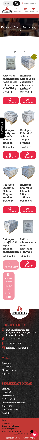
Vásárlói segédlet (9, 428)
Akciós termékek (10, 370)
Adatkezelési (7, 423)
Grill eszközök (8, 399)
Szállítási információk (11, 431)
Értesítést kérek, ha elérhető (8, 287)
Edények (6, 388)
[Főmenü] (4, 16)
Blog (16, 27)
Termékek (6, 366)
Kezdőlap (6, 27)
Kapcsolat (6, 373)
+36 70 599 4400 (30, 3)
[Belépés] (25, 10)
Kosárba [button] (10, 102)
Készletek (6, 413)
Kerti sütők (7, 406)
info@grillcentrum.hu (17, 347)
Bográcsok (7, 392)
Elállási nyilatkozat (10, 426)
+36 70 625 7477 (13, 343)
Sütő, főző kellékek (11, 409)
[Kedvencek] (33, 10)
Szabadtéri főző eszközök (14, 402)
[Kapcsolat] (17, 10)
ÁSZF (4, 420)
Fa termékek (8, 395)
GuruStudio (23, 434)
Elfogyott (11, 267)
